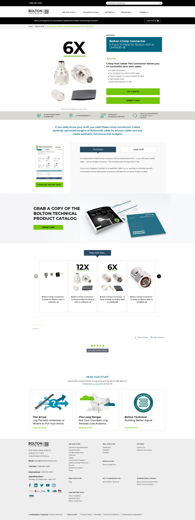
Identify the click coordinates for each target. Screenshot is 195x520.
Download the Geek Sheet (49, 185)
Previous (36, 276)
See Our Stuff (68, 12)
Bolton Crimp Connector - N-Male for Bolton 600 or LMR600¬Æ (141, 299)
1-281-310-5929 (47, 472)
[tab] (141, 337)
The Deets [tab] (98, 149)
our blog (96, 384)
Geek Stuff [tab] (138, 149)
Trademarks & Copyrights (131, 515)
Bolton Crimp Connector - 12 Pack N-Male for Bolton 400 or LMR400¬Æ (83, 299)
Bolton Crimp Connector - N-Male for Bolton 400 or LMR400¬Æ (53, 299)
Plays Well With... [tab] (97, 253)
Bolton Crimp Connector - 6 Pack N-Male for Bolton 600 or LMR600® (112, 299)
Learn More (151, 21)
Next (159, 276)
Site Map (97, 515)
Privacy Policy (86, 515)
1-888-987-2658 (35, 3)
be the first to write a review (97, 350)
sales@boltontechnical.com (45, 461)
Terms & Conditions (111, 515)
